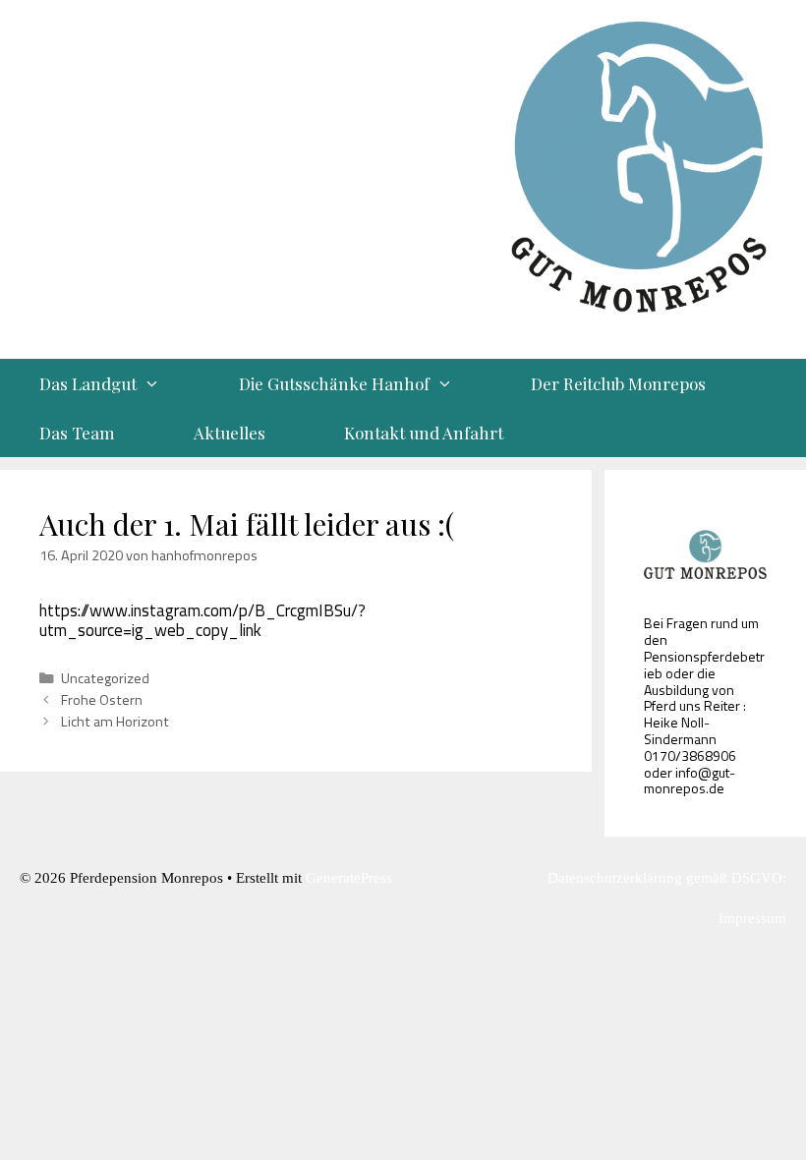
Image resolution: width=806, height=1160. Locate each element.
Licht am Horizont (115, 721)
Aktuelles (229, 432)
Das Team (77, 432)
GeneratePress (349, 878)
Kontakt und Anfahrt (423, 432)
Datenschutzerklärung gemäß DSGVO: (666, 878)
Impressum (752, 918)
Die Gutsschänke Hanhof (334, 383)
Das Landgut (88, 383)
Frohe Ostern (102, 700)
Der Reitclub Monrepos (618, 383)
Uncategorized (105, 678)
